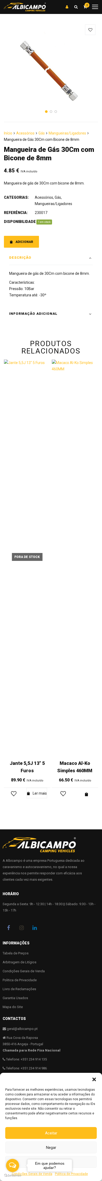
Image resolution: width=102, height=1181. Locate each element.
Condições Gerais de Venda (24, 971)
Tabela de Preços (16, 953)
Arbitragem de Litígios (19, 962)
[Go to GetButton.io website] (12, 1175)
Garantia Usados (15, 998)
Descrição (20, 258)
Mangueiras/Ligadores (67, 133)
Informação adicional (33, 314)
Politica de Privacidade (20, 980)
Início (8, 133)
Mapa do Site (13, 1007)
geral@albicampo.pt (22, 1029)
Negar (51, 1147)
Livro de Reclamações (19, 989)
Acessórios (25, 133)
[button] (94, 1079)
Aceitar (51, 1133)
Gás (41, 133)
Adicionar (24, 242)
